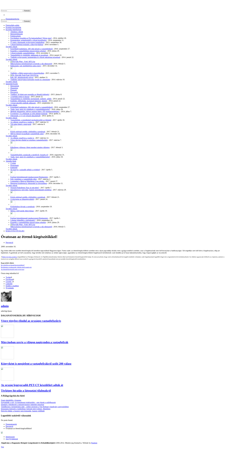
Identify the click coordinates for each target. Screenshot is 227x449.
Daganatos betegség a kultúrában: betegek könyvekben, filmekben (25, 409)
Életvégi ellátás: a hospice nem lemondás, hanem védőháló (23, 411)
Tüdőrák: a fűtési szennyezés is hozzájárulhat (27, 73)
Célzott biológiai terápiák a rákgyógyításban (26, 45)
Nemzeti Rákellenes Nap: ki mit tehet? (24, 188)
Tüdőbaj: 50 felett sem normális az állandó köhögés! (29, 94)
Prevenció (14, 92)
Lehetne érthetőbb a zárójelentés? (22, 220)
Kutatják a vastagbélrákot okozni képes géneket (28, 51)
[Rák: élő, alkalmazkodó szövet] (24, 75)
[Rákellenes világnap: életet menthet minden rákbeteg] (12, 145)
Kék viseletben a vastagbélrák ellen (23, 179)
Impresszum (10, 437)
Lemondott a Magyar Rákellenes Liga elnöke (27, 181)
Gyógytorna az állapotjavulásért (22, 199)
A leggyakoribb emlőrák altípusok (23, 103)
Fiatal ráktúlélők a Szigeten (11, 400)
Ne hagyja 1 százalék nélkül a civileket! (25, 170)
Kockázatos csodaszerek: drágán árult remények (16, 267)
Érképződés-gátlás (12, 25)
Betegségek (14, 86)
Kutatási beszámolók (13, 27)
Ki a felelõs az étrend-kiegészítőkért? (13, 265)
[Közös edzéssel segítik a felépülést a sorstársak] (12, 129)
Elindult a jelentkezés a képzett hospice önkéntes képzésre (22, 405)
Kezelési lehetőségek (13, 30)
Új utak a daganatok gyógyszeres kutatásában (27, 42)
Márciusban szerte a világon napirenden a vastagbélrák (34, 342)
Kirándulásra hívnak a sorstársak (22, 207)
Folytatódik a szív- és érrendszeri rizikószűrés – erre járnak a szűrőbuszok (28, 402)
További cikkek (11, 47)
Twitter (8, 277)
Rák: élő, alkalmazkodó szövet (21, 77)
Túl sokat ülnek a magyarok (20, 124)
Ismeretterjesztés (12, 84)
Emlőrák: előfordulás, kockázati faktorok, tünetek (28, 101)
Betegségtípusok (16, 34)
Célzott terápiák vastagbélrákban (22, 53)
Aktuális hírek (11, 161)
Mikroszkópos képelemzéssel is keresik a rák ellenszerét (31, 64)
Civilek (13, 163)
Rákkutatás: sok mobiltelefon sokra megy (25, 66)
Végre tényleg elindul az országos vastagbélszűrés (29, 140)
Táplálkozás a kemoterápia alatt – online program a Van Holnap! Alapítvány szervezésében (35, 407)
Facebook (9, 279)
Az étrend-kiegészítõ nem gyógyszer (12, 269)
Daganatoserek (113, 4)
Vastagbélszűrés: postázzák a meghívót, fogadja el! (29, 155)
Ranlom (94, 443)
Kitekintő (13, 168)
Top (2, 447)
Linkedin (9, 284)
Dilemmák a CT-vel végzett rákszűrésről (25, 116)
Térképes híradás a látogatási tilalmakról (26, 390)
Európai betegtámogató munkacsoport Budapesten (29, 177)
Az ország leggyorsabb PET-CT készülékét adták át (32, 385)
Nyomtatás (10, 288)
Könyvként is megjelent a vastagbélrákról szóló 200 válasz (36, 363)
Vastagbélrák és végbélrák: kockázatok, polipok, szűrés (30, 99)
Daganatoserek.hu (12, 19)
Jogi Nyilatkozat (12, 439)
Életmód (13, 90)
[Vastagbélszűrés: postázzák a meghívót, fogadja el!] (12, 153)
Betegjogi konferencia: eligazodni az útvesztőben (28, 183)
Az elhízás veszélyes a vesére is (22, 122)
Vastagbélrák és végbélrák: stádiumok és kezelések (29, 55)
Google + (9, 282)
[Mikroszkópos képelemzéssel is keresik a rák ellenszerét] (22, 62)
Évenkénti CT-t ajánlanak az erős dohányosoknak (28, 114)
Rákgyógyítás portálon (9, 257)
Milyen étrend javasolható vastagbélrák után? (27, 134)
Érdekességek (15, 36)
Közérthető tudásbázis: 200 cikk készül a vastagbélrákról (31, 49)
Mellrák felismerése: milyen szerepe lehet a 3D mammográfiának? (34, 111)
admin (5, 306)
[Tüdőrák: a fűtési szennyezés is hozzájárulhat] (12, 71)
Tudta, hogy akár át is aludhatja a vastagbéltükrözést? (30, 109)
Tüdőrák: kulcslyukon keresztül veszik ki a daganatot (30, 80)
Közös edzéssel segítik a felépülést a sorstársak (27, 132)
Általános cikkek (16, 32)
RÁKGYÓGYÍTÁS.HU (15, 231)
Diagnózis (14, 88)
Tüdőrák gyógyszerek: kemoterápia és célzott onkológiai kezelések (35, 57)
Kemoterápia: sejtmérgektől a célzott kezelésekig (28, 40)
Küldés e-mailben (12, 286)
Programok (14, 165)
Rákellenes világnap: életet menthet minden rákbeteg (30, 147)
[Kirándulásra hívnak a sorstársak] (12, 204)
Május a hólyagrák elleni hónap (22, 211)
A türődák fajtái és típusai (19, 97)
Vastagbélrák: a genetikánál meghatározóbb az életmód (30, 120)
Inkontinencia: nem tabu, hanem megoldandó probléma (30, 190)
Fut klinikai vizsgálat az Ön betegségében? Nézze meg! (31, 38)
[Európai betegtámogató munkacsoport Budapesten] (12, 175)
